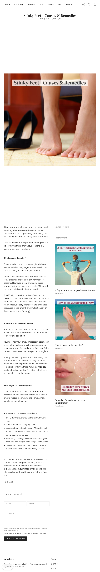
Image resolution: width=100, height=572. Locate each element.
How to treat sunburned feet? (69, 345)
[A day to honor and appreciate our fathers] (75, 264)
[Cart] (95, 4)
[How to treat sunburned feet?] (75, 319)
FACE (53, 569)
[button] (89, 4)
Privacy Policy (40, 528)
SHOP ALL (55, 564)
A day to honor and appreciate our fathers (75, 290)
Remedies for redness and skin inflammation (70, 401)
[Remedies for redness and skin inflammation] (75, 374)
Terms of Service (9, 530)
